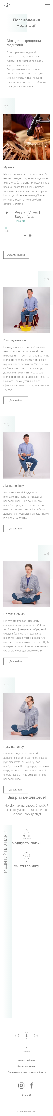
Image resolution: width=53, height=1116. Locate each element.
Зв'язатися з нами (26, 1066)
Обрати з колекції (16, 255)
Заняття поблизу (26, 1060)
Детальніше (15, 400)
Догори (26, 1051)
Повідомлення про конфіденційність (26, 1072)
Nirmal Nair (20, 221)
